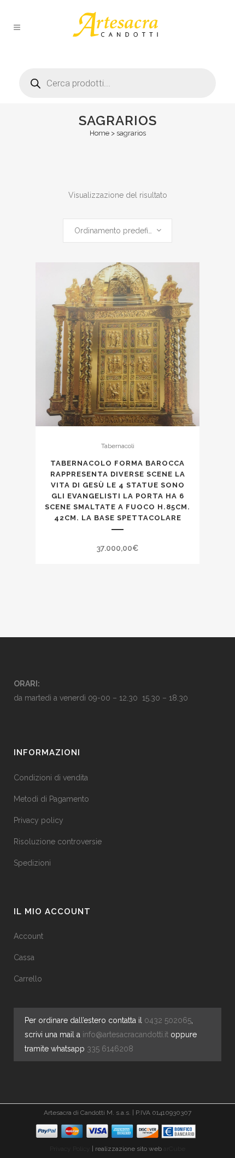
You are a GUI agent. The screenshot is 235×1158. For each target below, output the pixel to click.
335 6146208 (110, 1048)
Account (28, 936)
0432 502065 (167, 1020)
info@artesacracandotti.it (125, 1034)
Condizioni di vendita (51, 777)
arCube (174, 1149)
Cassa (24, 957)
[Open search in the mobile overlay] (117, 79)
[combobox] (117, 231)
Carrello (28, 978)
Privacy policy (38, 820)
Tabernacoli (117, 446)
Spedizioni (32, 863)
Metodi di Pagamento (51, 799)
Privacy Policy (70, 1149)
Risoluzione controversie (58, 841)
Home (99, 133)
